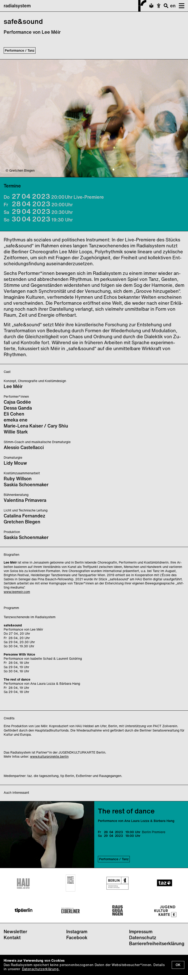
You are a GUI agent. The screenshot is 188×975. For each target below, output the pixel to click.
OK (178, 964)
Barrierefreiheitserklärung (156, 943)
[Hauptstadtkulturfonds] (70, 883)
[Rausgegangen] (117, 910)
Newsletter (15, 931)
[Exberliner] (70, 910)
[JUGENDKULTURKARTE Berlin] (164, 910)
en (173, 5)
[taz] (164, 883)
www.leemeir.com (17, 591)
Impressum (140, 931)
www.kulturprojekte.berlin (49, 756)
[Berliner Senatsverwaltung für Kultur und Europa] (117, 883)
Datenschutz (142, 937)
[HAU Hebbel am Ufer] (23, 883)
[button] (180, 5)
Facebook (76, 937)
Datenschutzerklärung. (41, 969)
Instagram (76, 931)
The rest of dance (126, 811)
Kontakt (12, 937)
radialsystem (17, 5)
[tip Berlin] (23, 910)
